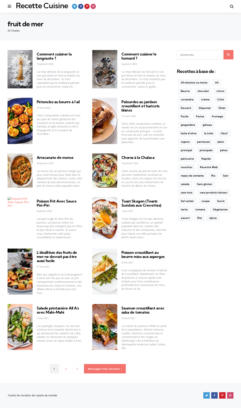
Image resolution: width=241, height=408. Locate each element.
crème (205, 99)
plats (220, 141)
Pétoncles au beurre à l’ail (58, 101)
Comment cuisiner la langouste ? (54, 56)
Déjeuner (205, 108)
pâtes (224, 150)
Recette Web (209, 167)
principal (186, 150)
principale (206, 150)
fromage (217, 116)
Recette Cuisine (42, 6)
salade (185, 184)
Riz (213, 175)
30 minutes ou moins (194, 82)
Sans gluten (204, 184)
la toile (208, 133)
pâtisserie (187, 158)
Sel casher (187, 201)
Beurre (185, 91)
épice (213, 218)
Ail (217, 82)
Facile (184, 116)
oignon (185, 141)
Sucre (221, 201)
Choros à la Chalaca (138, 157)
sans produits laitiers (213, 192)
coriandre (187, 99)
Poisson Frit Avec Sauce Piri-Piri (57, 203)
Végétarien (220, 209)
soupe (205, 201)
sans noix (186, 192)
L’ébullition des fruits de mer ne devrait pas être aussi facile (57, 256)
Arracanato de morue (55, 157)
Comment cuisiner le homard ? (139, 56)
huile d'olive (189, 133)
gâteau (207, 125)
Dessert (186, 108)
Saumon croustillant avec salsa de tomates (142, 310)
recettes (186, 167)
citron (220, 91)
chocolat (203, 91)
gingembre (188, 125)
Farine (200, 116)
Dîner (222, 108)
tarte (184, 209)
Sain (225, 175)
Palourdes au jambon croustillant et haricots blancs (140, 105)
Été (199, 218)
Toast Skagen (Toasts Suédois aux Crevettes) (141, 203)
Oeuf (224, 133)
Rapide (206, 158)
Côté (220, 99)
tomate (200, 209)
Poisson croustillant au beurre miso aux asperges (143, 254)
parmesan (203, 141)
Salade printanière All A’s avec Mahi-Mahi (58, 310)
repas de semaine (192, 175)
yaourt (185, 218)
